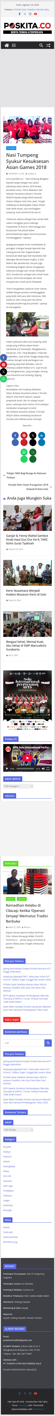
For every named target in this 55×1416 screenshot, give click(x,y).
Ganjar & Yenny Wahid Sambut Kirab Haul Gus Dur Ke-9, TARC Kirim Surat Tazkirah (27, 539)
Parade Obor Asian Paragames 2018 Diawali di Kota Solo (28, 487)
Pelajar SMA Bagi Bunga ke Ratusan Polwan (26, 475)
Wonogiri (7, 1210)
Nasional (22, 899)
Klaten (6, 1171)
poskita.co (32, 173)
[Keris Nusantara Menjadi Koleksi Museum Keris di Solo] (27, 562)
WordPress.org (10, 1242)
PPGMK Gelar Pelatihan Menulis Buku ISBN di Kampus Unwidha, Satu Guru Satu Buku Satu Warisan (24, 987)
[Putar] (7, 768)
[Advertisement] (27, 78)
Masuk (6, 1227)
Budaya (6, 1151)
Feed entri (8, 1232)
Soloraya (11, 148)
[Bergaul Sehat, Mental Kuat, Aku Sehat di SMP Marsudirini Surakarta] (27, 613)
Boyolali (7, 1146)
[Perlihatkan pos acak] (48, 45)
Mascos (27, 927)
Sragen (6, 1200)
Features (10, 899)
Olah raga (7, 1185)
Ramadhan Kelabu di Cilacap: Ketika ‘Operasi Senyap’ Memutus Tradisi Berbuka (27, 913)
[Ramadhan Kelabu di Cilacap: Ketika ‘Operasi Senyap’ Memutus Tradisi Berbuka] (27, 881)
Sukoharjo (8, 1205)
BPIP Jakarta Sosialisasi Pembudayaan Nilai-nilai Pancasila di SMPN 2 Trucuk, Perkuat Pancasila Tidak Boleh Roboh (26, 998)
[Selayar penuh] (47, 768)
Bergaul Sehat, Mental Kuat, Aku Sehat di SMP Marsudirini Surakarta (26, 645)
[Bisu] (43, 768)
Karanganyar (9, 1166)
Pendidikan (8, 1190)
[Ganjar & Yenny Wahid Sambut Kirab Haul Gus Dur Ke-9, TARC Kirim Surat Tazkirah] (27, 507)
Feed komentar (10, 1237)
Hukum (6, 1161)
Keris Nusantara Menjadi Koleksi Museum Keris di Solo (26, 592)
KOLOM (7, 1176)
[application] (27, 758)
